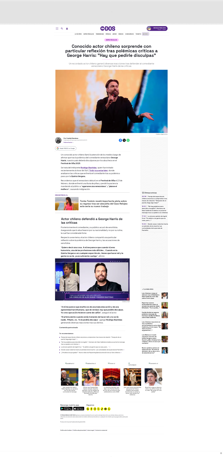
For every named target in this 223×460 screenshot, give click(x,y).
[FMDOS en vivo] (149, 28)
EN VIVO (145, 34)
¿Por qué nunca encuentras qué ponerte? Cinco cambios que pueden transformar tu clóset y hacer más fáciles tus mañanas (132, 391)
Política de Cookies (66, 430)
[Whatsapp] (109, 409)
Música (108, 34)
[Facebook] (91, 409)
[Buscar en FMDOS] (62, 28)
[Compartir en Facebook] (120, 140)
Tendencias (100, 34)
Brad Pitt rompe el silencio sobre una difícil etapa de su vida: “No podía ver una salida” (153, 390)
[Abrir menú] (57, 28)
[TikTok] (102, 409)
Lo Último (78, 34)
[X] (98, 409)
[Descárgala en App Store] (78, 408)
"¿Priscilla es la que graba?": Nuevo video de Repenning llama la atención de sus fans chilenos (90, 352)
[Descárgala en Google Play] (66, 408)
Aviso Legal (90, 430)
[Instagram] (95, 409)
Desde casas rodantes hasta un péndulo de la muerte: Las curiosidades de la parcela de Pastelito (92, 350)
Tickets (138, 34)
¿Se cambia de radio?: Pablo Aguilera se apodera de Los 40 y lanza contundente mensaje (70, 390)
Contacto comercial (101, 430)
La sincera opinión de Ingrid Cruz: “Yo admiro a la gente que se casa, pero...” (85, 347)
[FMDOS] (107, 28)
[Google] (87, 409)
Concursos (129, 34)
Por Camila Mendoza (71, 138)
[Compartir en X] (124, 140)
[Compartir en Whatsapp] (128, 140)
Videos (120, 34)
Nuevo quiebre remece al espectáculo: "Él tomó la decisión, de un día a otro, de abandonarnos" (151, 350)
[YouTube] (105, 409)
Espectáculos (89, 34)
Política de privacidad (79, 430)
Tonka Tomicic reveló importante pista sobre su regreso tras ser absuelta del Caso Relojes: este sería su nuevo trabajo (104, 204)
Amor (115, 34)
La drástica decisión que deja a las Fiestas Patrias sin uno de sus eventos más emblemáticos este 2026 (111, 390)
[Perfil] (67, 28)
